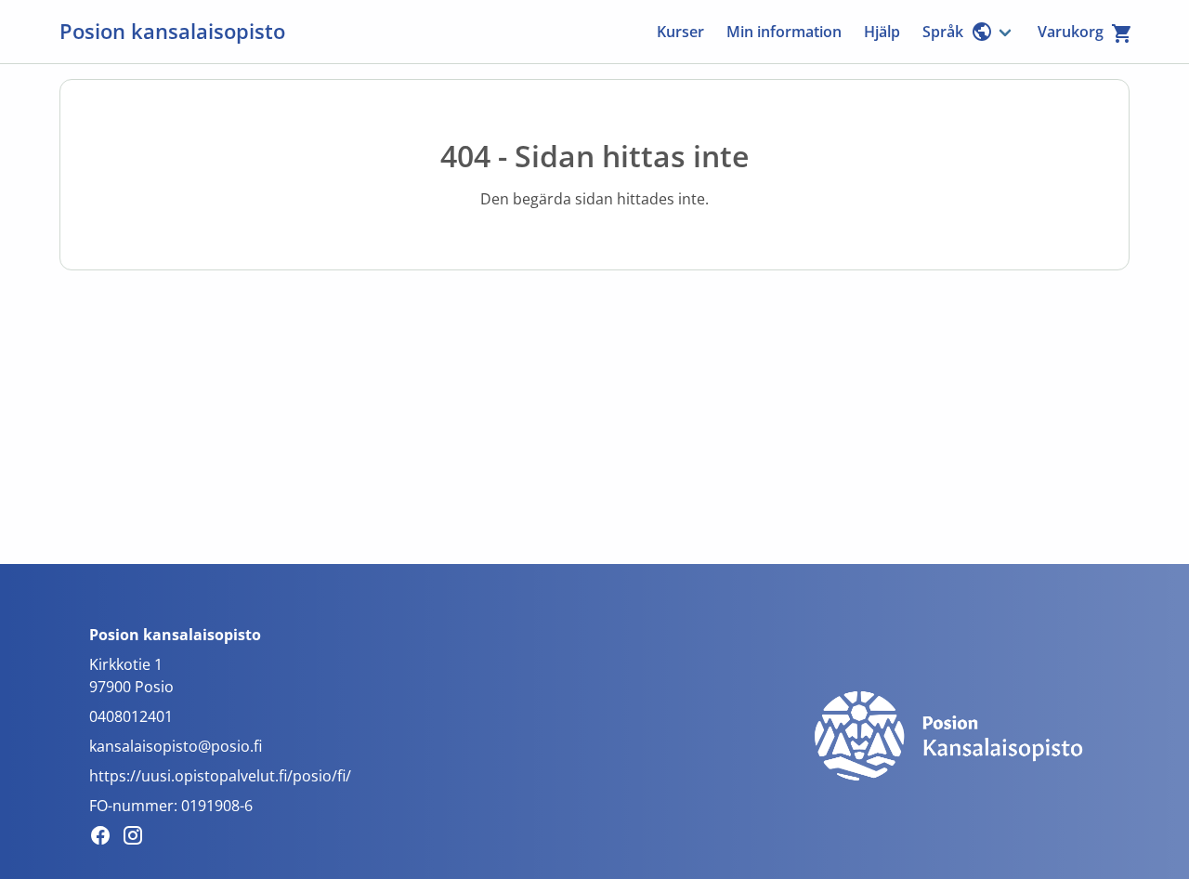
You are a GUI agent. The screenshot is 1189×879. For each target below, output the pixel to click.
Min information (784, 31)
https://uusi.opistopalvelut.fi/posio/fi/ (220, 776)
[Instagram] (138, 838)
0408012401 (131, 716)
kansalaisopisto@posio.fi (175, 746)
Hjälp (882, 31)
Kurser (680, 31)
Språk (942, 31)
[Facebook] (105, 838)
